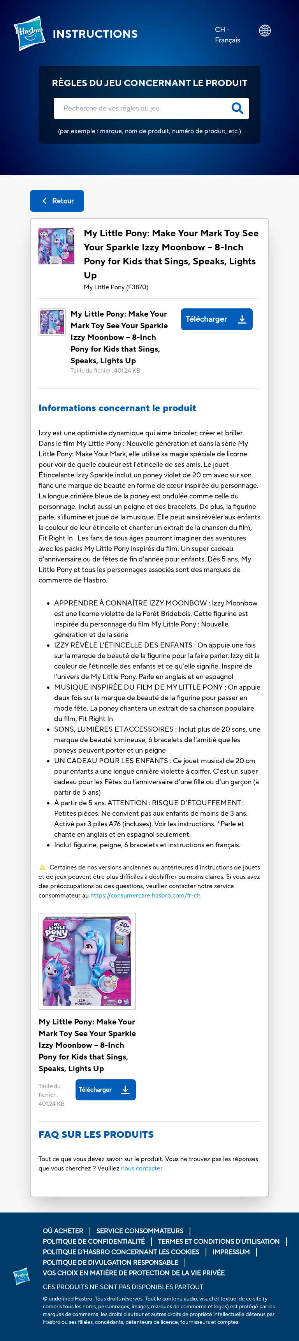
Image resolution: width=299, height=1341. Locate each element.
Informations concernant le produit (117, 408)
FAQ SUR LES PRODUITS (96, 1135)
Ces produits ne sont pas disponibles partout (123, 1287)
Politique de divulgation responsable (110, 1263)
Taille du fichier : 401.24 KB (105, 371)
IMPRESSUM (231, 1252)
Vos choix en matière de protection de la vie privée (134, 1273)
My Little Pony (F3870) (116, 287)
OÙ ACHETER (63, 1231)
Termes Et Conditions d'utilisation (219, 1242)
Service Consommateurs (140, 1231)
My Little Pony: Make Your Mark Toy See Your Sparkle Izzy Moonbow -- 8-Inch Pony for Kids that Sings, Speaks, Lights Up (171, 254)
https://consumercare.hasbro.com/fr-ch (145, 895)
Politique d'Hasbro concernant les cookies (121, 1252)
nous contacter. (142, 1168)
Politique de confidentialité (94, 1242)
